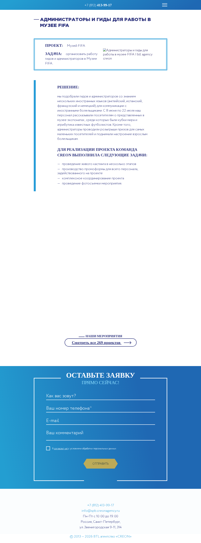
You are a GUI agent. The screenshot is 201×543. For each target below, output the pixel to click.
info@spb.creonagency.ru (100, 510)
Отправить (100, 464)
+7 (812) (98, 5)
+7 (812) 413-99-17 (100, 505)
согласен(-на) (61, 448)
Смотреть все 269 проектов (97, 342)
